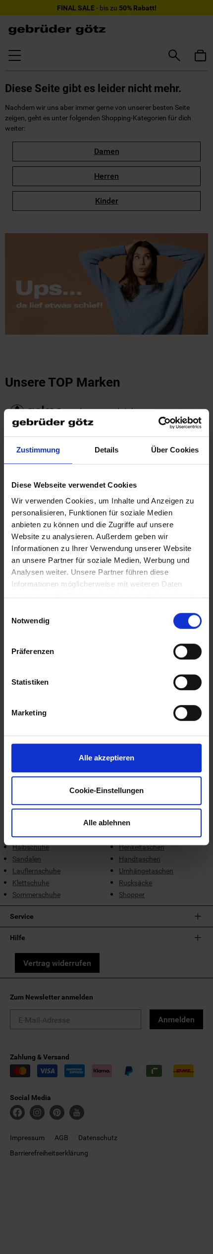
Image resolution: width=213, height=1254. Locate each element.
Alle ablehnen (106, 822)
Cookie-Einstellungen (106, 790)
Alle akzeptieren (106, 757)
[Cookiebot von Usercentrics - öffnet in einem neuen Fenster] (158, 422)
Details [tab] (107, 450)
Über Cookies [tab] (175, 450)
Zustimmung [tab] (38, 450)
